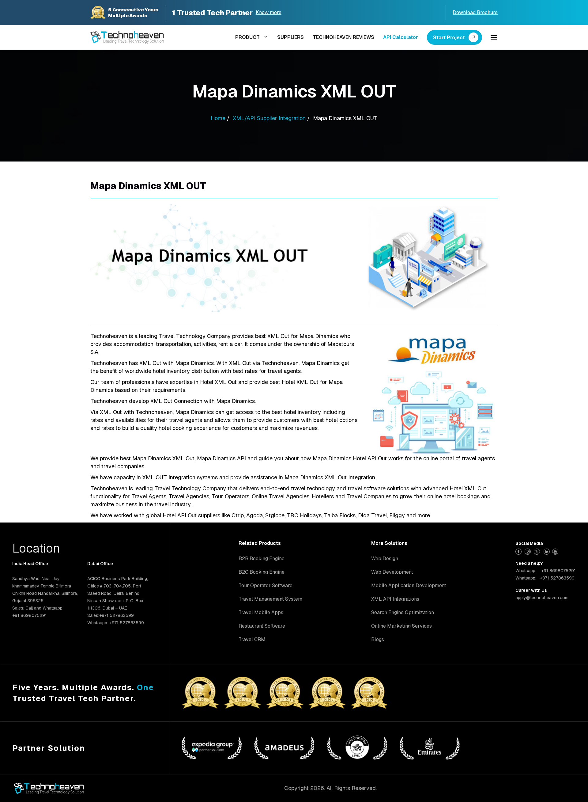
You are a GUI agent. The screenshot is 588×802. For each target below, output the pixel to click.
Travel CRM (252, 639)
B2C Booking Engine (262, 572)
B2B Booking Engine (262, 558)
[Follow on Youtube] (556, 551)
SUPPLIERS (290, 37)
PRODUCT (247, 37)
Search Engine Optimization (402, 612)
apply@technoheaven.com (541, 597)
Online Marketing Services (401, 626)
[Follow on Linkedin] (547, 551)
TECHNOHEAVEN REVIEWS (343, 37)
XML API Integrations (395, 599)
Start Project (449, 37)
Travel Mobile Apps (261, 612)
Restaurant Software (262, 626)
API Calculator (400, 37)
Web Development (392, 572)
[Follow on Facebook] (519, 551)
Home (218, 118)
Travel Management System (270, 599)
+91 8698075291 (558, 570)
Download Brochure (475, 12)
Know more (268, 12)
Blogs (377, 639)
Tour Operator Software (265, 585)
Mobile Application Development (408, 585)
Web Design (384, 558)
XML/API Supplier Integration (269, 118)
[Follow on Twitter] (537, 551)
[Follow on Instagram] (528, 551)
